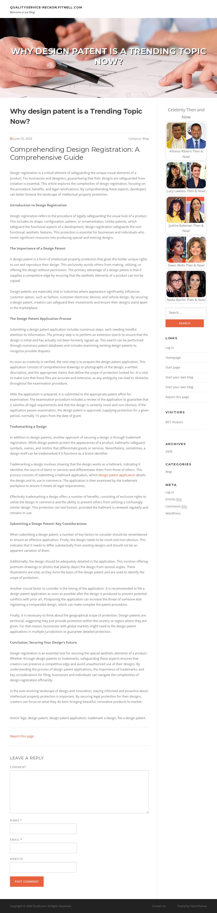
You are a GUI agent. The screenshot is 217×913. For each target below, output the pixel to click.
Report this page (22, 736)
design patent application (117, 475)
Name (16, 820)
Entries (174, 499)
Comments (176, 506)
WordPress (173, 513)
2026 (169, 451)
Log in (170, 348)
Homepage (173, 358)
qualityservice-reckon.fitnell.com (46, 7)
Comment (18, 767)
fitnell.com (39, 906)
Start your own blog (179, 377)
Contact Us (159, 906)
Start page (173, 367)
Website (16, 859)
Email (16, 839)
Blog (146, 139)
